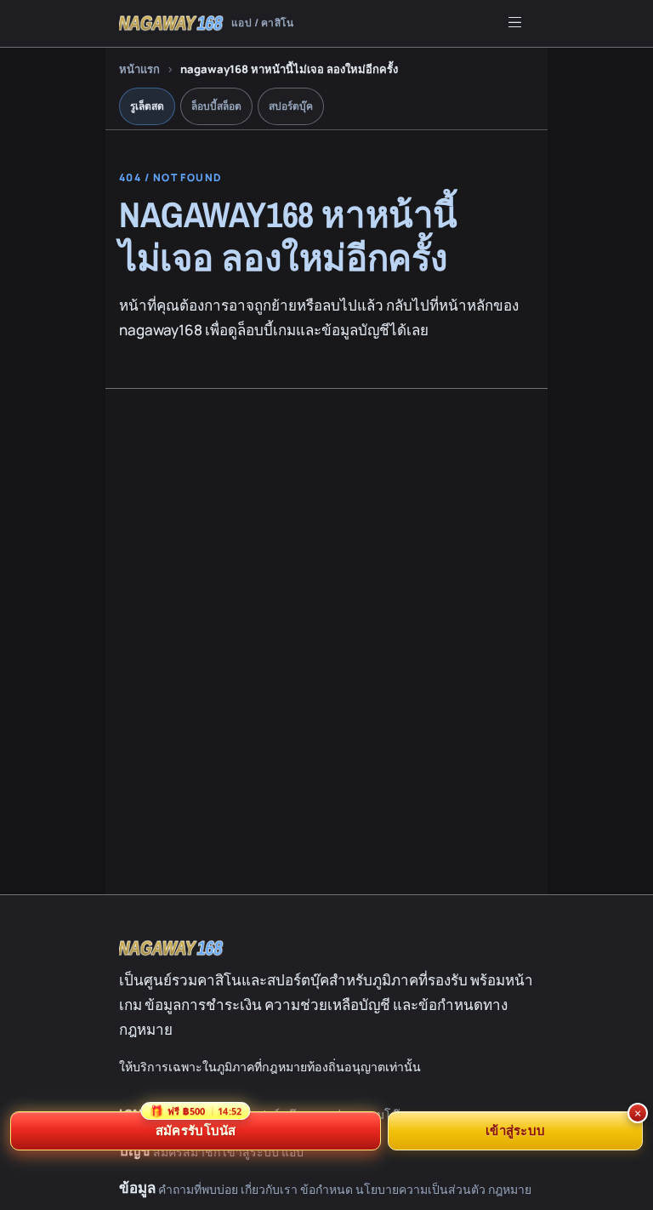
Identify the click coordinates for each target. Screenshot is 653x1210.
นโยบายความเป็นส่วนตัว (420, 1189)
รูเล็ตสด (147, 106)
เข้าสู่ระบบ (515, 1130)
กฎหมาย (509, 1189)
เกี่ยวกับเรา (269, 1189)
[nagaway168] (171, 948)
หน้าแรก (139, 69)
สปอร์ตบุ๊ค (291, 106)
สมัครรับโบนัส (196, 1125)
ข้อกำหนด (326, 1189)
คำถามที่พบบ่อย (198, 1189)
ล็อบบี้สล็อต (216, 106)
